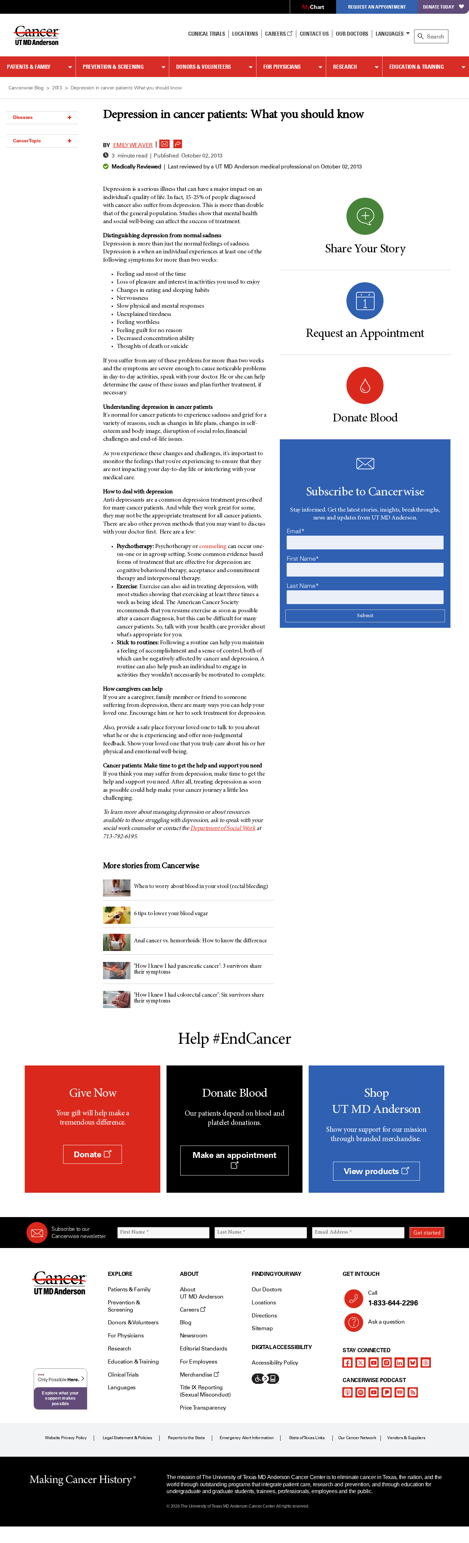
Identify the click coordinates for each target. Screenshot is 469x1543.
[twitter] (360, 1362)
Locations (264, 1302)
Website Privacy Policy (66, 1437)
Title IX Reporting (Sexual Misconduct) (205, 1391)
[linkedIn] (399, 1362)
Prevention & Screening (113, 66)
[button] (164, 142)
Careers (276, 33)
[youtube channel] (373, 1362)
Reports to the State (186, 1437)
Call (393, 1298)
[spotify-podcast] (360, 1392)
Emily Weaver (133, 145)
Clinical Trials (206, 33)
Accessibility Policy (275, 1362)
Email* (296, 531)
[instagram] (386, 1362)
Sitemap (262, 1328)
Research (345, 66)
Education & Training (416, 66)
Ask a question (386, 1321)
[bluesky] (412, 1362)
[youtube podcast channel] (373, 1392)
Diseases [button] (23, 117)
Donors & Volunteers (203, 66)
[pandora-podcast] (386, 1392)
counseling (212, 547)
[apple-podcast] (347, 1392)
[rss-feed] (412, 1392)
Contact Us (314, 33)
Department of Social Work (222, 828)
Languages (390, 33)
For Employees (198, 1361)
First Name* (303, 558)
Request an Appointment (377, 7)
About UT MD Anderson (202, 1293)
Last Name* (303, 586)
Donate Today (438, 7)
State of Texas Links (307, 1437)
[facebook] (347, 1362)
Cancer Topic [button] (27, 141)
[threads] (425, 1362)
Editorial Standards (203, 1348)
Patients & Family (28, 66)
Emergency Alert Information (247, 1437)
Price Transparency (203, 1407)
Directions (264, 1315)
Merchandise (197, 1374)
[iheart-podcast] (399, 1392)
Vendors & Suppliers (406, 1437)
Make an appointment (234, 1155)
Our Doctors (352, 33)
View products (372, 1171)
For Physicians (282, 66)
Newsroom (193, 1335)
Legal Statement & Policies (127, 1437)
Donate (88, 1154)
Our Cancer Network (357, 1437)
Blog (186, 1322)
